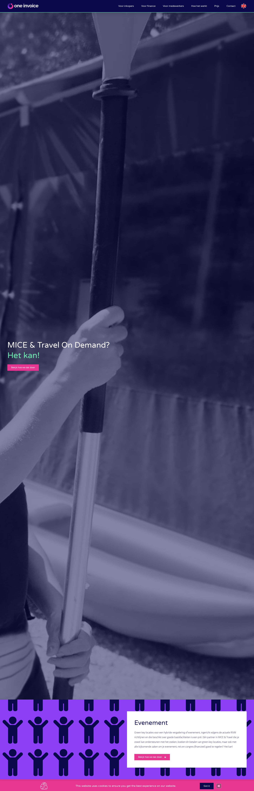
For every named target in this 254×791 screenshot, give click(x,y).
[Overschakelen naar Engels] (244, 6)
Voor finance (148, 6)
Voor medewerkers (173, 6)
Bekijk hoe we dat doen (23, 367)
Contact (231, 6)
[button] (218, 786)
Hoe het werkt (199, 6)
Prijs (216, 6)
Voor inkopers (126, 6)
